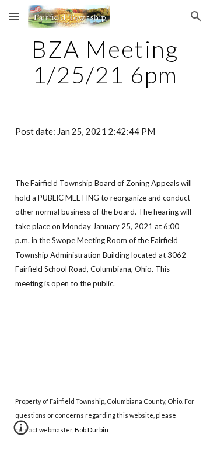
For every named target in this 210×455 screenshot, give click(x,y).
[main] (105, 62)
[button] (14, 16)
